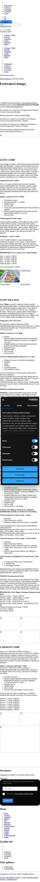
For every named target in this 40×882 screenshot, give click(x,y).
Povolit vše (20, 469)
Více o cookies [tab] (32, 405)
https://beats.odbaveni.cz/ (14, 107)
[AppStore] (6, 13)
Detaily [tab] (19, 405)
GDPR (6, 833)
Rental (6, 837)
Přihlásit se (7, 801)
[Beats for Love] (5, 765)
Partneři (6, 830)
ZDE (18, 112)
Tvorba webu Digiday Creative (10, 877)
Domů (2, 79)
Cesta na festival (9, 826)
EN (5, 19)
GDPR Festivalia (9, 835)
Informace (7, 43)
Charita (6, 832)
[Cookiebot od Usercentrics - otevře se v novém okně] (29, 400)
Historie (6, 819)
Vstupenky (7, 39)
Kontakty (7, 822)
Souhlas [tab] (7, 405)
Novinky (7, 37)
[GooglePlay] (7, 11)
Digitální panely (12, 879)
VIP (5, 821)
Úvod (6, 813)
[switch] (35, 447)
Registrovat (3, 778)
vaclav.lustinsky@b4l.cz (29, 103)
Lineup (6, 41)
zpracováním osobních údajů (24, 794)
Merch (6, 44)
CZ (5, 17)
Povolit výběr (20, 475)
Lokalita (6, 828)
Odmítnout (20, 481)
